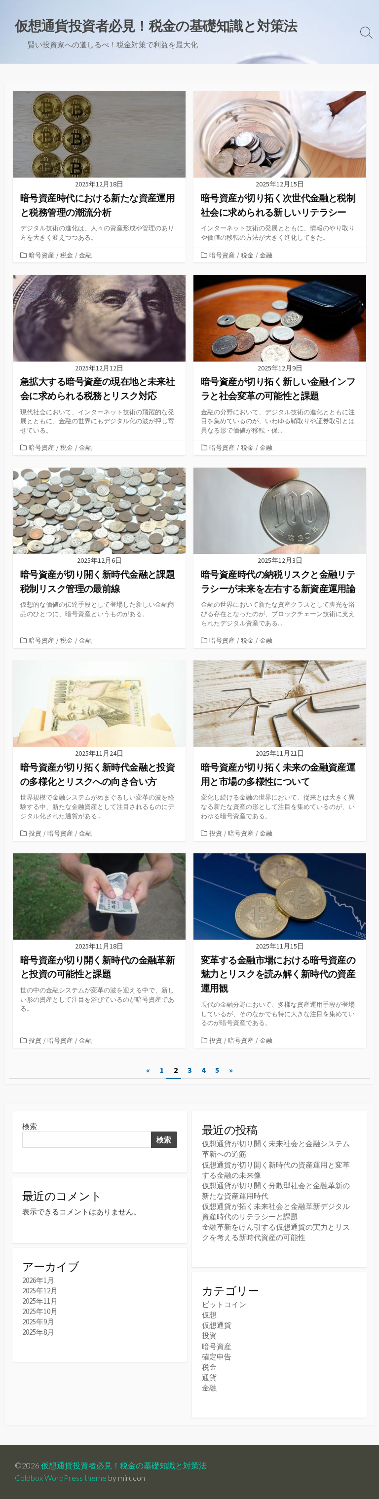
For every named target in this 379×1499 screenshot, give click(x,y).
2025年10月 (40, 1311)
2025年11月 (40, 1301)
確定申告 (216, 1356)
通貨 (209, 1377)
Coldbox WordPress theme (61, 1477)
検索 (29, 1126)
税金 (66, 255)
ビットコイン (224, 1304)
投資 (35, 833)
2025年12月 (40, 1290)
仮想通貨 (216, 1325)
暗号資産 (41, 255)
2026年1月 (38, 1280)
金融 (85, 255)
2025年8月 (38, 1332)
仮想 (209, 1314)
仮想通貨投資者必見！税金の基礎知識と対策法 (124, 1465)
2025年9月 (38, 1321)
